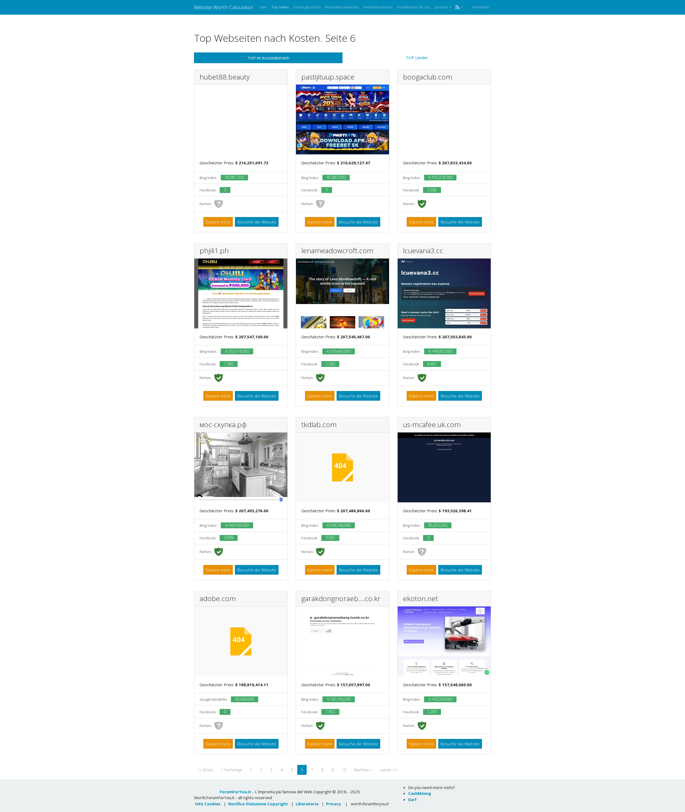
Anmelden (480, 7)
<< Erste (205, 769)
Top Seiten (280, 7)
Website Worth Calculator (223, 7)
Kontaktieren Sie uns (413, 7)
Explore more (218, 222)
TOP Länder (417, 57)
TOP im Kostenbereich (268, 57)
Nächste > (363, 769)
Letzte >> (388, 769)
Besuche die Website (256, 222)
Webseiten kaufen (378, 7)
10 (343, 769)
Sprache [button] (441, 7)
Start (263, 7)
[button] (459, 7)
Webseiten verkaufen (342, 7)
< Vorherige (231, 769)
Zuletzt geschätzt (307, 7)
